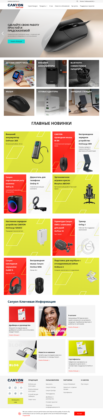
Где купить (49, 384)
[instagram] (15, 388)
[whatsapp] (10, 393)
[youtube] (21, 388)
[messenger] (21, 393)
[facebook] (10, 388)
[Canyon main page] (15, 6)
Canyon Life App (51, 387)
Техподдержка (50, 394)
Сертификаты (67, 392)
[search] (77, 1)
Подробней (26, 415)
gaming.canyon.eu (13, 1)
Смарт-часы (32, 399)
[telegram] (15, 393)
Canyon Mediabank (69, 384)
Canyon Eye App (51, 390)
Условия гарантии (51, 402)
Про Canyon (84, 384)
